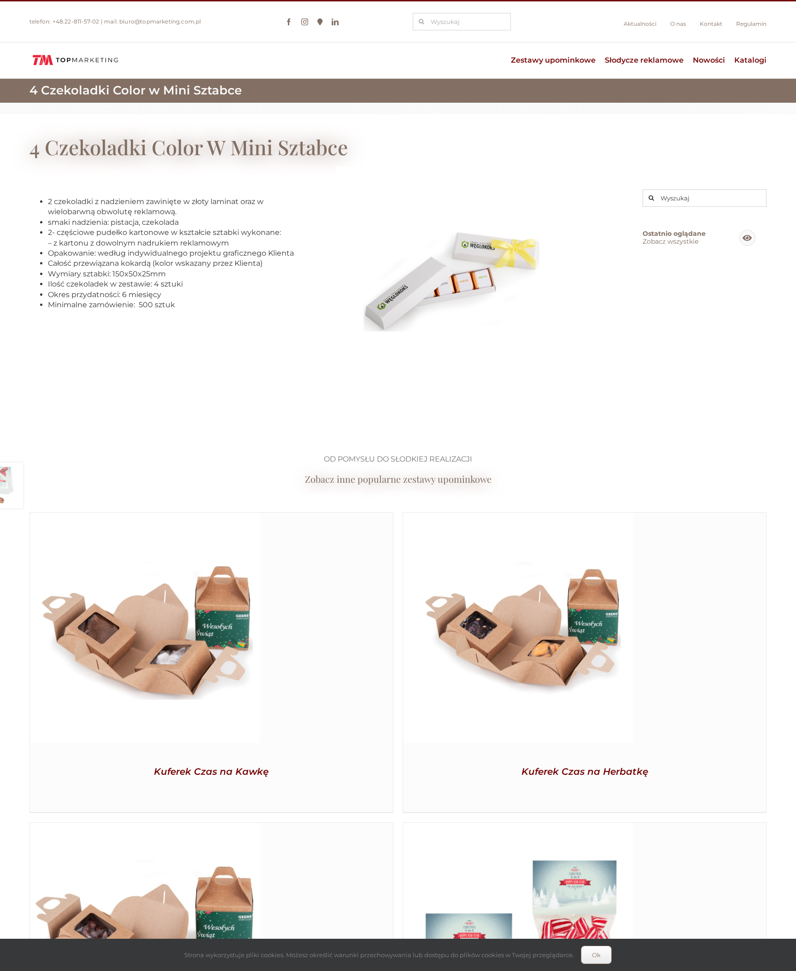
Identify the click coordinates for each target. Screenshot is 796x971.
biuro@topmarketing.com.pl (160, 21)
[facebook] (288, 21)
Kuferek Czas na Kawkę (211, 771)
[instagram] (304, 21)
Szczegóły (145, 629)
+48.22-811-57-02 (76, 21)
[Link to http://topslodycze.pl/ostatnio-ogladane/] (747, 238)
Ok (596, 955)
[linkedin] (335, 21)
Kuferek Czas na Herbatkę (584, 771)
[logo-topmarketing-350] (75, 55)
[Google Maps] (319, 21)
